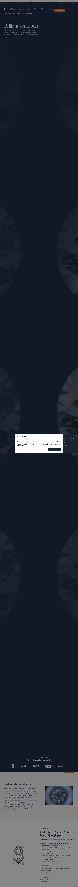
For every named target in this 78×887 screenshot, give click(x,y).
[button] (22, 449)
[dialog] (39, 443)
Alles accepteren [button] (54, 449)
